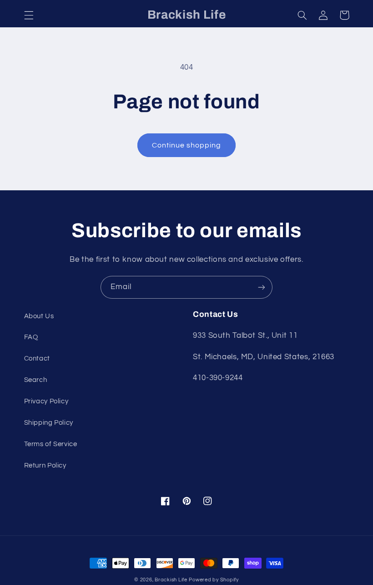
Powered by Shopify (213, 579)
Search (35, 379)
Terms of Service (50, 444)
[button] (28, 15)
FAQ (31, 337)
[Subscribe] (261, 287)
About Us (39, 316)
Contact (37, 358)
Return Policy (45, 465)
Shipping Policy (48, 422)
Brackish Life (171, 579)
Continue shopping (187, 145)
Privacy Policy (46, 401)
